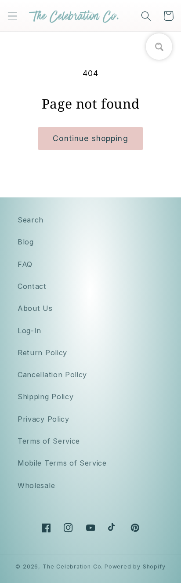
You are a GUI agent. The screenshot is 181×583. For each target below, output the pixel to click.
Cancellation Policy (52, 374)
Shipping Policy (45, 396)
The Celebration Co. (73, 566)
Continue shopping (90, 138)
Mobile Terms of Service (62, 463)
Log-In (29, 330)
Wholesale (36, 485)
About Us (35, 308)
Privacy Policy (43, 419)
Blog (26, 241)
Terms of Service (49, 441)
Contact (32, 286)
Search (30, 219)
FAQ (25, 264)
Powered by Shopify (135, 566)
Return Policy (42, 352)
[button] (12, 16)
